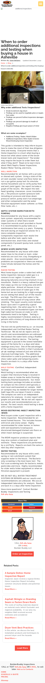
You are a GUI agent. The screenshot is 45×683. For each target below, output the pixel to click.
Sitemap (4, 680)
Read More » (10, 589)
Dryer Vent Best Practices (19, 627)
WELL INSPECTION (9, 172)
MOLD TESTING (7, 368)
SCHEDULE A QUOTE (9, 674)
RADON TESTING (8, 270)
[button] (40, 3)
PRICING (4, 677)
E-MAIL (25, 546)
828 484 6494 (25, 543)
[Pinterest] (36, 678)
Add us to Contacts (25, 669)
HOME (3, 672)
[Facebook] (36, 674)
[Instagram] (41, 674)
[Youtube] (41, 678)
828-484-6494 (7, 494)
